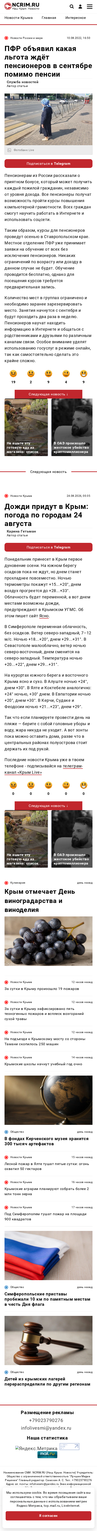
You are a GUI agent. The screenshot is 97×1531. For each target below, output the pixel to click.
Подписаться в (49, 163)
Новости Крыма (21, 495)
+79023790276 (46, 1420)
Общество (17, 1131)
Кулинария (17, 882)
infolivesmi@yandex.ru (46, 1428)
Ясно (44, 615)
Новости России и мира (26, 38)
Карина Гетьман (21, 531)
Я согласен (48, 1516)
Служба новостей (22, 82)
